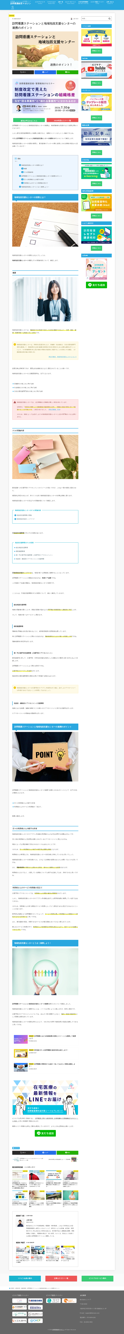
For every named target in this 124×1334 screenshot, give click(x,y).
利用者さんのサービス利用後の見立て (36, 183)
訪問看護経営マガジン (20, 3)
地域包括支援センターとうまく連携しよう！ (35, 187)
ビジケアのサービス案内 (97, 1278)
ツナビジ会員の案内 (25, 1278)
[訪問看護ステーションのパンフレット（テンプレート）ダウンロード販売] (96, 102)
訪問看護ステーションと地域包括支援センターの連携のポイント (41, 176)
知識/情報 (11, 15)
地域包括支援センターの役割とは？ (32, 165)
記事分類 (17, 1288)
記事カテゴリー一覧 (61, 1278)
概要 (25, 168)
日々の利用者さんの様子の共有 (34, 179)
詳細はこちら (96, 50)
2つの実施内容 (28, 172)
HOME (12, 1288)
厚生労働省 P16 (54, 409)
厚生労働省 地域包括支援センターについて (63, 357)
